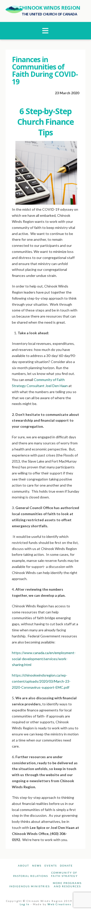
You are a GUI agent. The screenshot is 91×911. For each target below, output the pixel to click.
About (23, 865)
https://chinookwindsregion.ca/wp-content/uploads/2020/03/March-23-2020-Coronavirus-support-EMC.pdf (41, 681)
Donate (66, 865)
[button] (46, 30)
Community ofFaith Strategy (64, 874)
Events (50, 865)
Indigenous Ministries (29, 886)
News (36, 865)
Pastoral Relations (30, 875)
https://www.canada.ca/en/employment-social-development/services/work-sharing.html (44, 659)
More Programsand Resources (67, 884)
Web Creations (59, 904)
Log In (25, 904)
